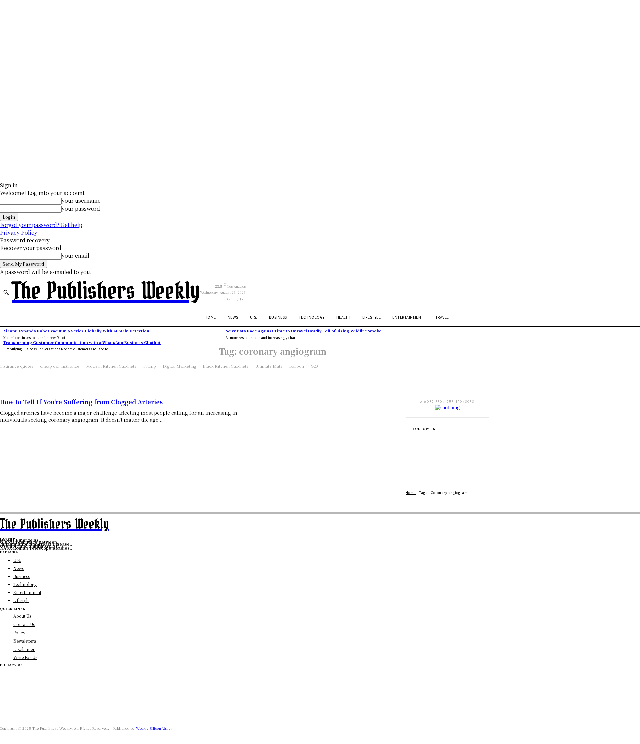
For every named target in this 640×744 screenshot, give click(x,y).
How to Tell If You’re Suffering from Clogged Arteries (81, 401)
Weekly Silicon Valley (154, 728)
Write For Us (25, 657)
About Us (22, 616)
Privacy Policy (18, 232)
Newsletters (24, 641)
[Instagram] (414, 449)
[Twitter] (414, 470)
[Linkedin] (414, 460)
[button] (6, 292)
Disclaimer (24, 649)
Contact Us (24, 624)
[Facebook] (414, 438)
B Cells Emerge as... (21, 540)
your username (81, 200)
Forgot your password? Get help (41, 225)
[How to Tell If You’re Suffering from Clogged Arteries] (335, 433)
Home (411, 492)
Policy (19, 632)
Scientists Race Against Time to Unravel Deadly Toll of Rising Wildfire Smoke (303, 330)
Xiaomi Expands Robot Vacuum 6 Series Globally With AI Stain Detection (76, 330)
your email (75, 255)
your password (81, 208)
